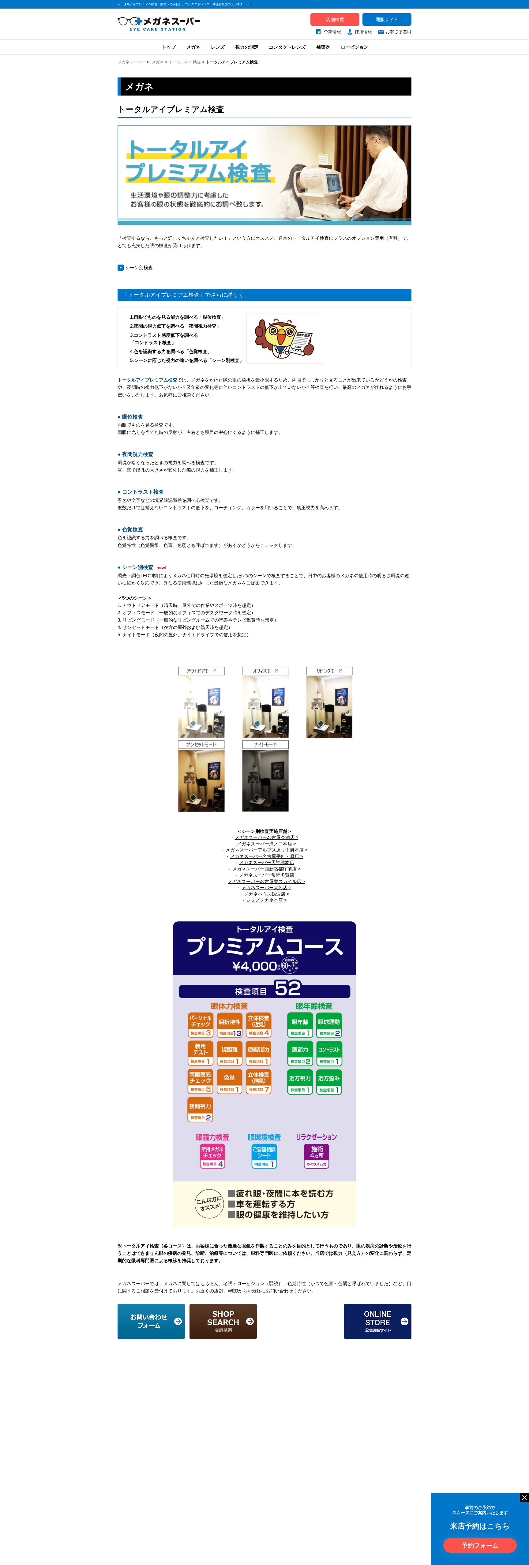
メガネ (193, 47)
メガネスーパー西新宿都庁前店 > (266, 868)
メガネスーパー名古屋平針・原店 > (266, 856)
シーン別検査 (139, 267)
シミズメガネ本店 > (266, 900)
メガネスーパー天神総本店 (266, 862)
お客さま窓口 (398, 31)
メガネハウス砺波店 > (266, 894)
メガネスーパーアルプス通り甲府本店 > (267, 849)
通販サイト (387, 19)
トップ (168, 47)
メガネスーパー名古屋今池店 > (266, 837)
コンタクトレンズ (287, 47)
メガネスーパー (131, 62)
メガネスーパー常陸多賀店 (266, 875)
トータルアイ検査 (185, 62)
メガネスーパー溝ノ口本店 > (266, 843)
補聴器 (323, 47)
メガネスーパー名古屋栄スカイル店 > (266, 881)
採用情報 (363, 31)
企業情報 (332, 31)
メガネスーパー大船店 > (266, 887)
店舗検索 (335, 19)
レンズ (218, 47)
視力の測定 (246, 47)
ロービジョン (354, 47)
